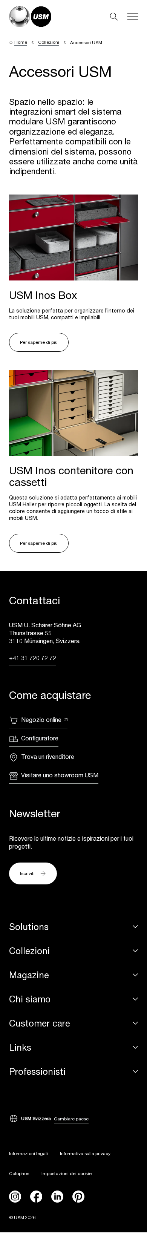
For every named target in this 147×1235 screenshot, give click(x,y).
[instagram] (15, 1197)
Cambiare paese (71, 1119)
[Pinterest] (78, 1197)
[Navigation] (132, 16)
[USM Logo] (30, 16)
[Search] (113, 16)
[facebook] (36, 1197)
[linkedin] (57, 1197)
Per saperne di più (39, 342)
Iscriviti (27, 873)
